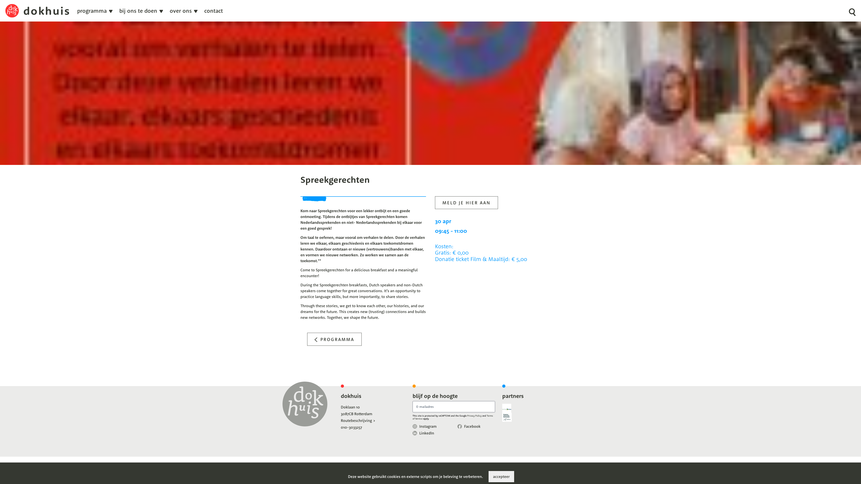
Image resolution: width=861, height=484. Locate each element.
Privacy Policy (474, 415)
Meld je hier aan (466, 202)
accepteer (501, 476)
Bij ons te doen (138, 11)
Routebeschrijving (356, 420)
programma (92, 11)
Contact (213, 11)
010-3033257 (351, 427)
